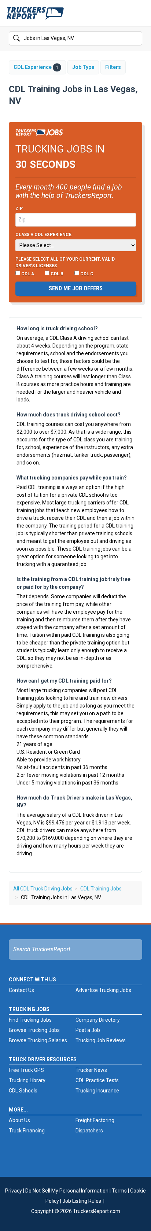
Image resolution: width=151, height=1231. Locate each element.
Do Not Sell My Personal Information (66, 1191)
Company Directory (98, 1020)
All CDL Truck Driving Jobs (43, 889)
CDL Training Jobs (101, 889)
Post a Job (88, 1030)
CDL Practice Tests (97, 1080)
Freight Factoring (95, 1120)
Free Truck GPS (26, 1070)
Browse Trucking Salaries (38, 1040)
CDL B (56, 273)
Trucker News (91, 1070)
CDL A (27, 273)
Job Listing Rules (81, 1201)
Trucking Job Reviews (101, 1040)
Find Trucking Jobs (30, 1020)
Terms (119, 1191)
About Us (19, 1120)
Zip (19, 208)
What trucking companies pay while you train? (71, 478)
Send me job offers (76, 288)
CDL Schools (23, 1091)
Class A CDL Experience (43, 234)
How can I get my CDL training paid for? (64, 681)
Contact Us (21, 990)
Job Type (83, 67)
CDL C (86, 273)
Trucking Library (27, 1080)
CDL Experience (36, 67)
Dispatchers (89, 1130)
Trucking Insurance (97, 1091)
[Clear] (136, 38)
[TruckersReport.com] (35, 16)
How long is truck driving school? (57, 328)
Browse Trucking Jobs (34, 1030)
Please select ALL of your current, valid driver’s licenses (65, 262)
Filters (113, 67)
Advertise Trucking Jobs (103, 990)
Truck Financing (27, 1130)
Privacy (13, 1191)
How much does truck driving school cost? (68, 415)
